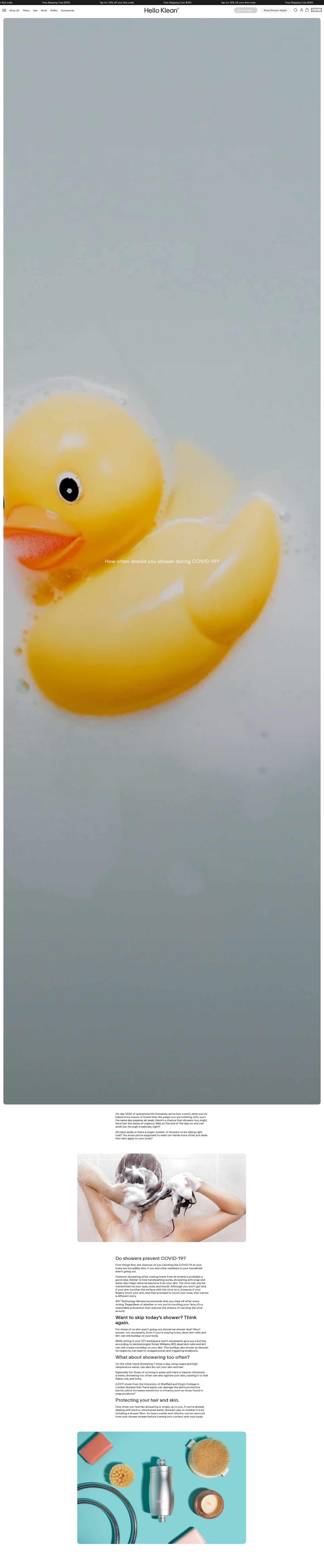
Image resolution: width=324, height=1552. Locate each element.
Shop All (14, 10)
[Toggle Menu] (4, 10)
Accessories (67, 10)
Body (44, 10)
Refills (53, 10)
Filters (26, 10)
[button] (307, 10)
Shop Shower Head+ (275, 10)
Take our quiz (245, 10)
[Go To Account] (301, 10)
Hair (35, 10)
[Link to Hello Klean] (162, 10)
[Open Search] (295, 10)
